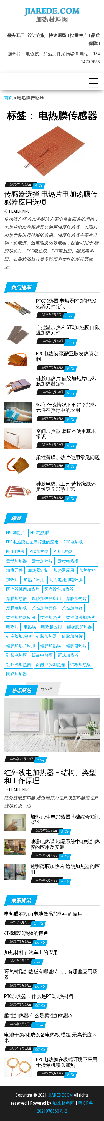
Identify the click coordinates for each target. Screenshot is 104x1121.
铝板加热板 (80, 664)
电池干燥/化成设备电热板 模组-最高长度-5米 (50, 1037)
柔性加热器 (72, 608)
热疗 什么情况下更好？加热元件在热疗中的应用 (66, 407)
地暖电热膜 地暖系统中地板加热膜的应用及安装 (65, 844)
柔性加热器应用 (20, 617)
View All (45, 689)
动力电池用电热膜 (66, 579)
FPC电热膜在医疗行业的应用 (32, 542)
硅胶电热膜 (16, 655)
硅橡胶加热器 (79, 626)
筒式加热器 (68, 655)
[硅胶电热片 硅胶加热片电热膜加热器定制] (18, 385)
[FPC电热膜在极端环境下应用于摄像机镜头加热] (18, 1066)
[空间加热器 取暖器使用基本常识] (18, 438)
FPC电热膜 (39, 532)
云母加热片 (42, 560)
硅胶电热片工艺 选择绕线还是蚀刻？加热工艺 (66, 486)
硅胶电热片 (76, 645)
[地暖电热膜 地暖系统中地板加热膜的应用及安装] (15, 846)
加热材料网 (63, 1103)
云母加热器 (16, 560)
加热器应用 (64, 570)
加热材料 (87, 570)
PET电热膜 (15, 551)
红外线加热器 (18, 664)
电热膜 (30, 626)
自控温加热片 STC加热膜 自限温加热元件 (68, 330)
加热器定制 (38, 570)
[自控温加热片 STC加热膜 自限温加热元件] (18, 334)
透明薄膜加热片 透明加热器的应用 (65, 869)
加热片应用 (34, 579)
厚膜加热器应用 (46, 598)
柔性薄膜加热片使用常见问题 (68, 457)
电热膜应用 (51, 626)
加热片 (12, 579)
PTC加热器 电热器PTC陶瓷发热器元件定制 (66, 303)
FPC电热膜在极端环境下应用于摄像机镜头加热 (66, 1062)
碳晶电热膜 (42, 655)
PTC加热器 (39, 551)
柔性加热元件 (44, 608)
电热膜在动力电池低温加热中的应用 (43, 914)
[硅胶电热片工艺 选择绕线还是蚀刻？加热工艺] (18, 491)
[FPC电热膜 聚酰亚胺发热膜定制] (18, 358)
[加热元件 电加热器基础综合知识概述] (15, 821)
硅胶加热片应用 (20, 645)
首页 (8, 97)
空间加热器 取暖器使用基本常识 (66, 434)
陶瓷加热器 (16, 673)
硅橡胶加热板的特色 (26, 933)
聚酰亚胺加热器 (50, 664)
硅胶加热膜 (50, 645)
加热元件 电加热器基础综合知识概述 (65, 819)
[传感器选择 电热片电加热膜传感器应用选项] (52, 150)
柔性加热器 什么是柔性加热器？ (39, 1015)
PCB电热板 (73, 542)
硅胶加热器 (46, 636)
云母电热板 (68, 560)
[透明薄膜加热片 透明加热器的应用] (15, 871)
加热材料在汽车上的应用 (31, 952)
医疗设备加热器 (58, 589)
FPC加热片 (15, 532)
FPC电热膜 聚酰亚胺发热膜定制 (67, 356)
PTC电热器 (63, 551)
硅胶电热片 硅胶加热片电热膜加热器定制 (66, 381)
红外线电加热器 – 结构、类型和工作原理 (50, 776)
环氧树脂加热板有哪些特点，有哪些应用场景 (50, 974)
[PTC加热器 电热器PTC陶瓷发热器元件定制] (18, 308)
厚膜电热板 (16, 608)
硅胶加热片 (72, 636)
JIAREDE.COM (60, 1095)
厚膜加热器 (16, 598)
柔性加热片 (50, 617)
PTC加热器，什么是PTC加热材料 (38, 996)
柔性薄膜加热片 (80, 617)
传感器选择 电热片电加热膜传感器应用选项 (51, 198)
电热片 (12, 626)
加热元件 (14, 570)
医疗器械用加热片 (22, 589)
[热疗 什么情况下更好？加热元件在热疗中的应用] (18, 412)
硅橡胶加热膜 (18, 636)
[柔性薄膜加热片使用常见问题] (18, 464)
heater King (19, 211)
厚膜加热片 (76, 598)
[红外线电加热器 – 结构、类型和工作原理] (52, 725)
